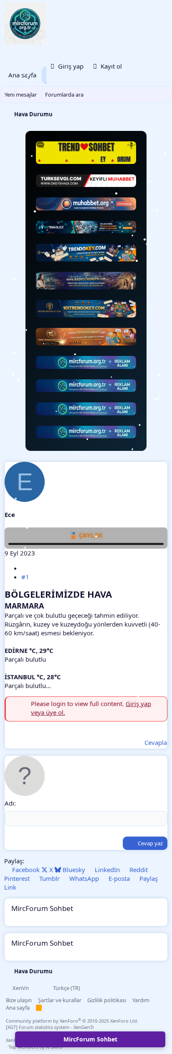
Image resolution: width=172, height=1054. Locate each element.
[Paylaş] (24, 568)
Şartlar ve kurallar (59, 1000)
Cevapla (155, 742)
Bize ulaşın (19, 1000)
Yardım (140, 1000)
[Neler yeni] (137, 67)
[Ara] (157, 67)
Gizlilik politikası (106, 1000)
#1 (25, 577)
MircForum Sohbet (90, 1039)
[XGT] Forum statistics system (50, 1027)
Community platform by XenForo (72, 1021)
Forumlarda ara (64, 94)
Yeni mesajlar (21, 94)
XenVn (20, 988)
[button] (37, 988)
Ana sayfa (22, 75)
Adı (9, 803)
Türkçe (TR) (66, 988)
